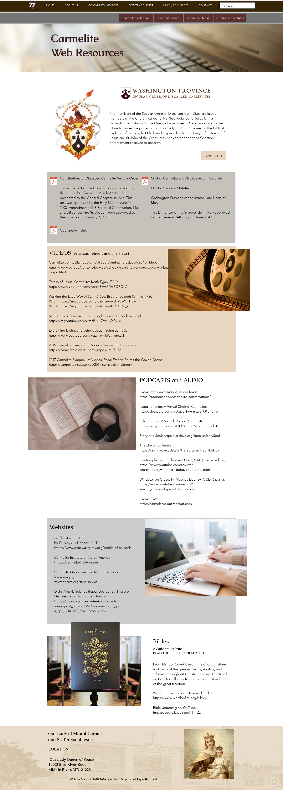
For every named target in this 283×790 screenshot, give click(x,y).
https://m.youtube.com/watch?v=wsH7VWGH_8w (97, 301)
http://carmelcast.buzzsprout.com (166, 504)
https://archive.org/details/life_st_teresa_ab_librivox (179, 450)
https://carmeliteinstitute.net (76, 562)
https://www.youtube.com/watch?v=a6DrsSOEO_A (88, 287)
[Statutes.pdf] (145, 181)
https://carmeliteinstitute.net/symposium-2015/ (85, 350)
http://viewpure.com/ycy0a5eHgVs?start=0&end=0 (179, 411)
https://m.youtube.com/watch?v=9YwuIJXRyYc (85, 321)
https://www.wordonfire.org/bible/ (179, 698)
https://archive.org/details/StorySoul (192, 436)
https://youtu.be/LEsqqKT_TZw (177, 712)
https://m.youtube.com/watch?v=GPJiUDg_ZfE (95, 306)
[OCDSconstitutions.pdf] (53, 181)
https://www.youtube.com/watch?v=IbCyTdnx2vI (86, 335)
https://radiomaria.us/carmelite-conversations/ (175, 397)
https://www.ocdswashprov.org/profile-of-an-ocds (92, 548)
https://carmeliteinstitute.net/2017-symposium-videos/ (90, 364)
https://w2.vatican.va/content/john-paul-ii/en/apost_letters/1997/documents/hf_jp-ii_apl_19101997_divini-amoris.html (86, 606)
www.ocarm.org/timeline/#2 (75, 582)
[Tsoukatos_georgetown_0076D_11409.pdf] (53, 230)
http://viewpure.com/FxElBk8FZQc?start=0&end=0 (179, 426)
